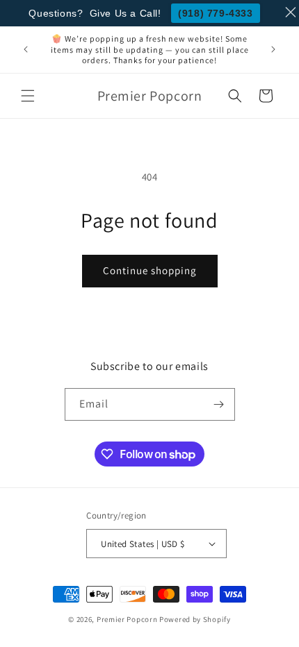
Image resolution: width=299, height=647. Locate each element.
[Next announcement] (273, 49)
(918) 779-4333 (215, 13)
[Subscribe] (219, 404)
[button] (28, 96)
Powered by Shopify (195, 619)
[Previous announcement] (25, 49)
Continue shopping (150, 270)
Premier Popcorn (127, 619)
